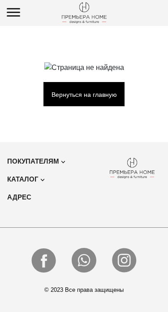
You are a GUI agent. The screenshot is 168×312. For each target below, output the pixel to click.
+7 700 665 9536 (156, 12)
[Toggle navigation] (13, 13)
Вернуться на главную (84, 94)
